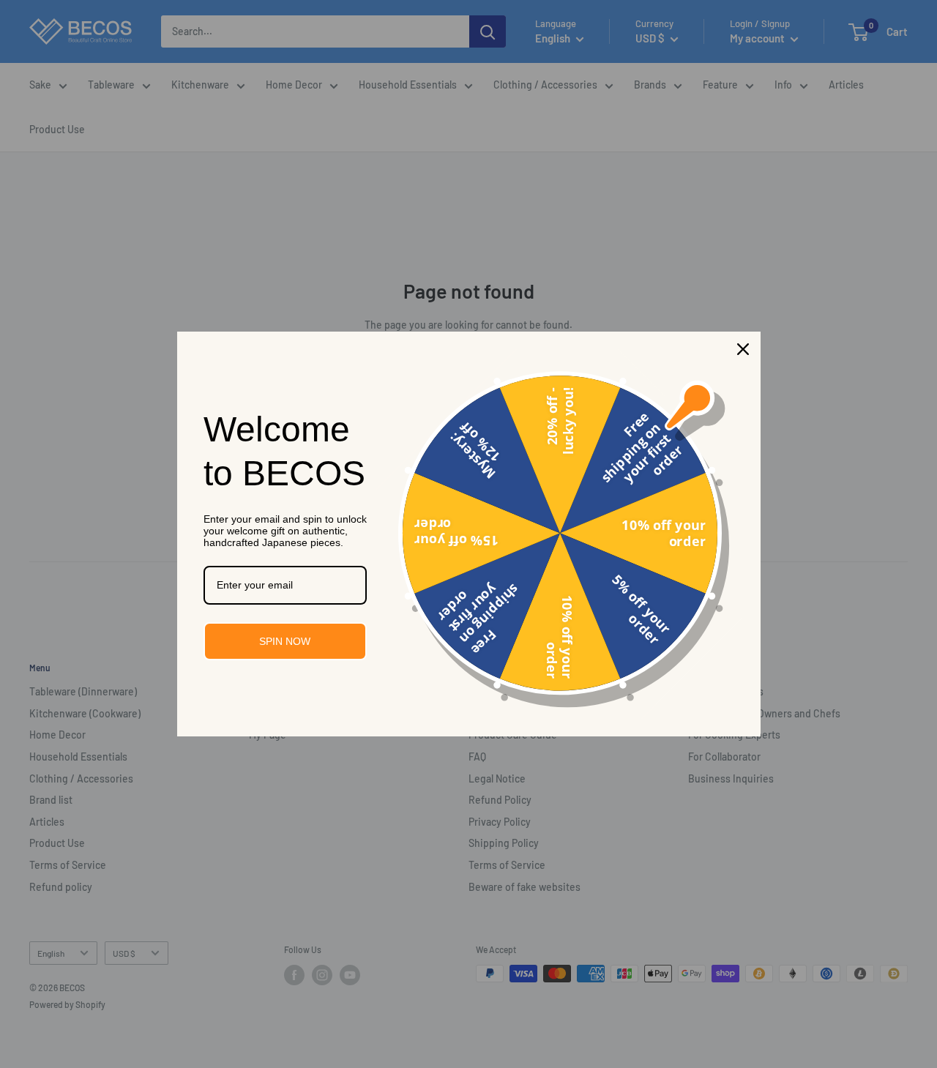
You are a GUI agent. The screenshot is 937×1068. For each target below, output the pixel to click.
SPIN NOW (284, 641)
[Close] (743, 349)
